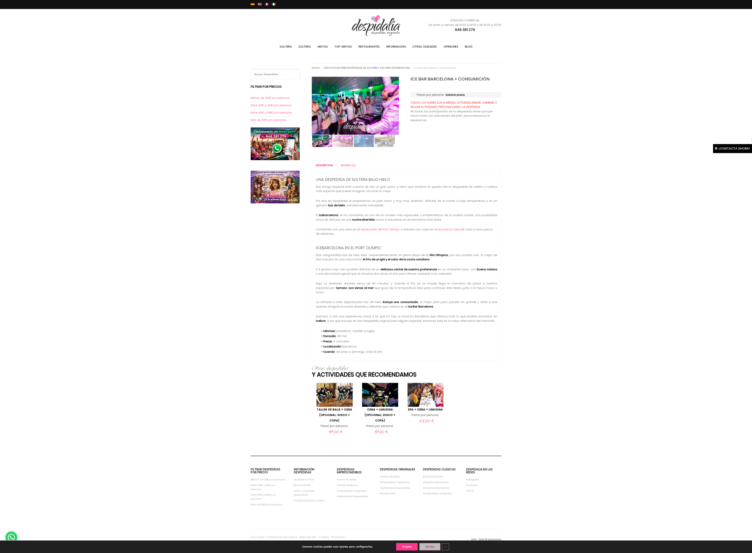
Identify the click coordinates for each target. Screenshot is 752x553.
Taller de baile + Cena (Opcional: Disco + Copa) (334, 415)
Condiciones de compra (309, 500)
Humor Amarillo (346, 479)
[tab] (324, 165)
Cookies (324, 537)
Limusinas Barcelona (436, 488)
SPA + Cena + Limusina (425, 409)
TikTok (470, 491)
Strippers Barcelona (435, 482)
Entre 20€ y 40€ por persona (271, 105)
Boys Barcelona (433, 476)
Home (316, 68)
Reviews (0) (348, 165)
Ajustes (430, 546)
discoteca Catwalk (451, 229)
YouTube (471, 485)
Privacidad (337, 537)
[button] (11, 537)
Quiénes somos (304, 479)
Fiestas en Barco (347, 485)
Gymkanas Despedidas (395, 488)
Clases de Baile (390, 476)
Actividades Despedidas (352, 496)
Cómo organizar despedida (304, 493)
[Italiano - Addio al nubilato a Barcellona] (274, 4)
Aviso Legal (258, 537)
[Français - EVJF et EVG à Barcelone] (267, 4)
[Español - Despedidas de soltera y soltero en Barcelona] (253, 4)
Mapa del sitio (308, 537)
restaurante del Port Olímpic (380, 229)
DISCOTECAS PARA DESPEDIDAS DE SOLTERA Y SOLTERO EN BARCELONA (367, 68)
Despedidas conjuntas (437, 493)
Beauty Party (388, 493)
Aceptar (407, 546)
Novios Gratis (302, 485)
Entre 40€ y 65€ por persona (271, 113)
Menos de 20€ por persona (270, 98)
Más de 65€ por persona (268, 120)
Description (324, 165)
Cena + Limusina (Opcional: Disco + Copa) (380, 415)
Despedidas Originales (351, 491)
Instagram (472, 479)
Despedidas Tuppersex (395, 482)
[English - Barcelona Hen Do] (260, 4)
